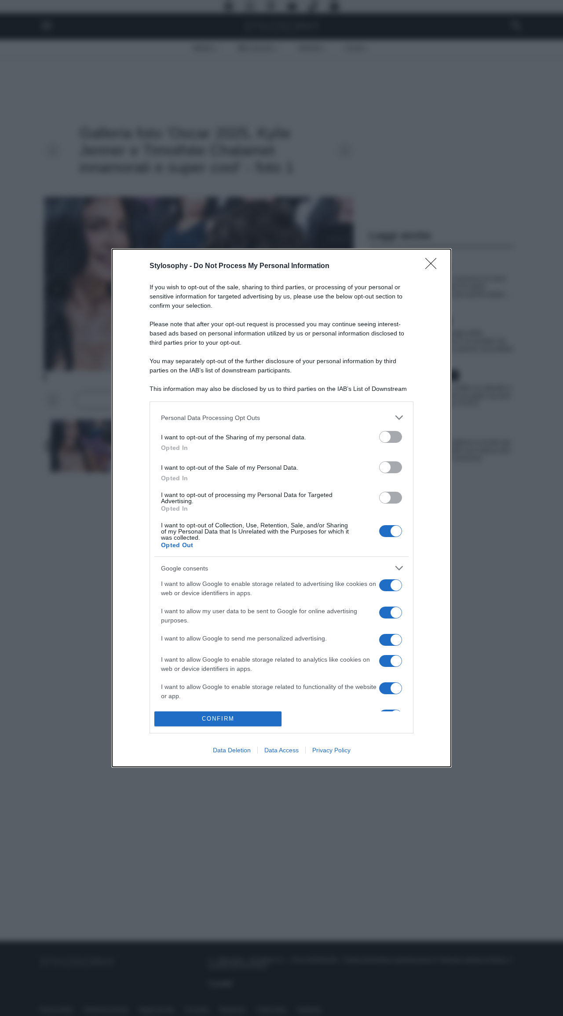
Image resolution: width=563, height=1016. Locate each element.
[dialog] (281, 507)
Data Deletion (232, 750)
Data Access (281, 750)
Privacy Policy (331, 750)
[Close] (433, 266)
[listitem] (281, 417)
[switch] (390, 437)
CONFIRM (218, 718)
